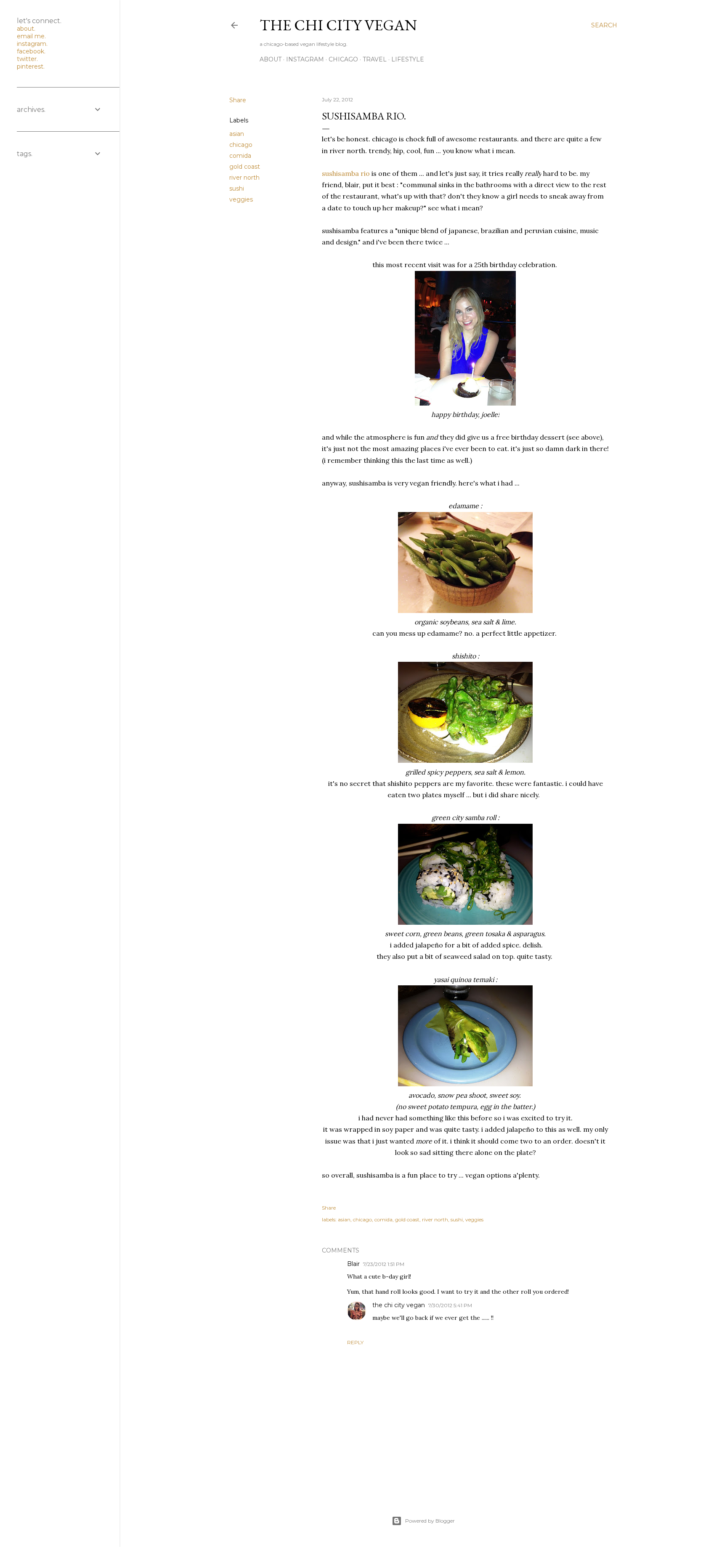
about (270, 59)
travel (375, 59)
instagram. (32, 44)
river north (244, 177)
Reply (355, 1342)
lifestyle (407, 59)
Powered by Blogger (430, 1521)
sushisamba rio (346, 173)
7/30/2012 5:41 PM (450, 1305)
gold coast (244, 166)
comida (240, 155)
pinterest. (31, 66)
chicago (343, 59)
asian (236, 134)
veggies (241, 199)
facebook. (31, 51)
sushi (236, 188)
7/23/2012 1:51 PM (383, 1264)
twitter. (27, 59)
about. (26, 28)
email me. (31, 36)
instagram (305, 59)
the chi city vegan (338, 25)
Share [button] (237, 100)
